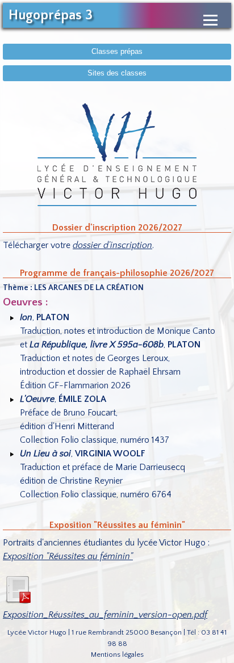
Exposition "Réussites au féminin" (68, 556)
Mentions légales (117, 654)
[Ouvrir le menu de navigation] (210, 20)
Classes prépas (117, 51)
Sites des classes (117, 73)
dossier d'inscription (112, 245)
